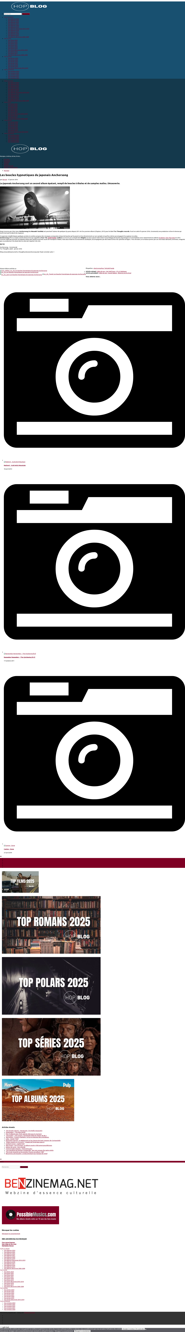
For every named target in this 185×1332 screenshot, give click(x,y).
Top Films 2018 (13, 51)
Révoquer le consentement (11, 1233)
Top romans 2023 (13, 73)
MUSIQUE (7, 161)
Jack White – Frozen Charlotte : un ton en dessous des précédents (27, 1137)
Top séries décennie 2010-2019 (18, 68)
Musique (6, 170)
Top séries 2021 (13, 63)
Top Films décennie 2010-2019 (18, 50)
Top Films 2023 (13, 42)
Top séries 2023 (13, 60)
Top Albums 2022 (13, 22)
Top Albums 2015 (13, 35)
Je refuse (132, 1329)
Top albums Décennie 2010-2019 (18, 29)
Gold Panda (52, 238)
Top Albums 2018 (13, 30)
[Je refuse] (145, 1329)
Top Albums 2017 (13, 32)
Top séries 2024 (13, 58)
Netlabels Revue (8, 1246)
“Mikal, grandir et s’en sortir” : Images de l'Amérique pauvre (25, 1142)
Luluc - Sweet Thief (12, 1139)
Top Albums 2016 (13, 33)
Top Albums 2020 (13, 25)
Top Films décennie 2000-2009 (18, 55)
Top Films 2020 (13, 47)
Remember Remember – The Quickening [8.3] (19, 657)
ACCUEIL (7, 159)
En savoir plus (140, 1329)
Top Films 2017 (13, 53)
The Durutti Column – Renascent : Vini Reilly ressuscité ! (24, 1130)
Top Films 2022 (13, 43)
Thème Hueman (29, 1312)
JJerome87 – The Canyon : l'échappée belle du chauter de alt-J (26, 1135)
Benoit (5, 179)
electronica (97, 268)
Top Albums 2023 (13, 20)
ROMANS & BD (8, 166)
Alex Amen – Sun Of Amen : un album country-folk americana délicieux (29, 1145)
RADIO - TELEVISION (11, 167)
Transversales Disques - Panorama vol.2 (19, 1148)
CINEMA (6, 162)
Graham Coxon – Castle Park (15, 1144)
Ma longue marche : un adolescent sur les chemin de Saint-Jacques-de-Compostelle (33, 1140)
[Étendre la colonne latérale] (1, 856)
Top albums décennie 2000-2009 (18, 37)
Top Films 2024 (13, 40)
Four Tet (104, 268)
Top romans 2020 (13, 78)
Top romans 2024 (13, 71)
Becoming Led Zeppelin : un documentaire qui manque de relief (26, 1153)
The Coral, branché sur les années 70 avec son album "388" (25, 1152)
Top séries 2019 (13, 66)
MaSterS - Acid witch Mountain (15, 465)
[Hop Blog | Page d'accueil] (24, 10)
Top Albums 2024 (13, 19)
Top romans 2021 (13, 76)
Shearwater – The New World (15, 1132)
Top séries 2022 (13, 61)
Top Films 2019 (13, 48)
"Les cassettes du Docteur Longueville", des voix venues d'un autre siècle (29, 1150)
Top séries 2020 (13, 65)
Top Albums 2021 (13, 24)
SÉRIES (6, 164)
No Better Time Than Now (167, 238)
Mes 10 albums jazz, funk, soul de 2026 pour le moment (24, 1134)
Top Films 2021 (13, 45)
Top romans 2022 (13, 74)
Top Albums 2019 (13, 27)
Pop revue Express (8, 1242)
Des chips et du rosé (9, 1244)
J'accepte (125, 1329)
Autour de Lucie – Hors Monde (15, 1147)
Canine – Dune (9, 849)
